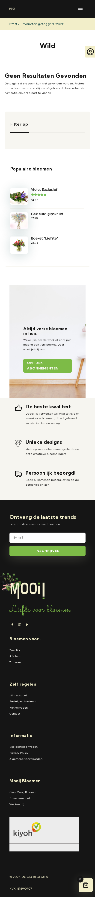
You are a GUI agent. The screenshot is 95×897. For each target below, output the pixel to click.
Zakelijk (14, 650)
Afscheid (15, 656)
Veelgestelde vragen (23, 747)
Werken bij (16, 804)
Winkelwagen (18, 708)
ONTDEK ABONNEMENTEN (43, 365)
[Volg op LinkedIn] (27, 625)
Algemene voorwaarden (25, 759)
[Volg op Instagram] (19, 625)
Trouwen (15, 662)
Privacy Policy (18, 753)
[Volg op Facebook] (12, 625)
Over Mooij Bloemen (23, 792)
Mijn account (18, 696)
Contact (14, 714)
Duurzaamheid (19, 798)
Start (13, 24)
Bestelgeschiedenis (22, 702)
